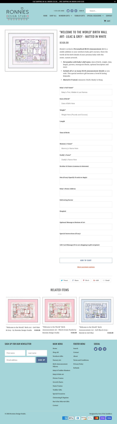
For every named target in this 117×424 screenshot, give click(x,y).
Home (45, 15)
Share (77, 280)
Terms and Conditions (81, 360)
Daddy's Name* (65, 155)
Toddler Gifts (79, 15)
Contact (109, 15)
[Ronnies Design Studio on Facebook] (71, 10)
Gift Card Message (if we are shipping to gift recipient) (80, 245)
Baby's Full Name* (66, 88)
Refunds (76, 368)
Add (97, 280)
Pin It (87, 280)
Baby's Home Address (68, 189)
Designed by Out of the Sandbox (100, 414)
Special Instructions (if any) (70, 234)
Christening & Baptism (61, 398)
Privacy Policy (78, 364)
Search (75, 348)
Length (62, 121)
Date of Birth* (65, 99)
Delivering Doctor (66, 200)
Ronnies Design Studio (18, 414)
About (75, 356)
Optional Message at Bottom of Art (72, 222)
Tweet (66, 280)
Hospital (63, 211)
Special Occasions (59, 394)
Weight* (63, 110)
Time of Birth (65, 133)
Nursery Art (57, 360)
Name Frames (57, 386)
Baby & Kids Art (58, 374)
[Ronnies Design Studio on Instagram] (75, 10)
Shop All (53, 15)
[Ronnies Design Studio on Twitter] (68, 10)
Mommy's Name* (66, 144)
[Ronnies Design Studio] (17, 13)
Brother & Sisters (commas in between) (74, 166)
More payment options (86, 267)
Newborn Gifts (58, 356)
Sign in (81, 11)
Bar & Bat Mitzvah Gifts (61, 401)
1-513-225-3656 (59, 11)
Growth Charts (58, 382)
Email (107, 280)
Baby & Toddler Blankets (61, 370)
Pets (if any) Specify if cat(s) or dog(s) (73, 177)
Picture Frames (58, 378)
